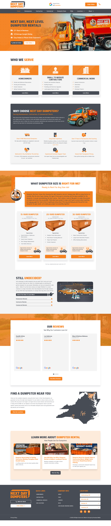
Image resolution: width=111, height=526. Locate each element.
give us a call (33, 202)
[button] (90, 495)
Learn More (55, 145)
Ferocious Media (96, 517)
